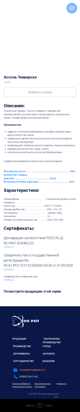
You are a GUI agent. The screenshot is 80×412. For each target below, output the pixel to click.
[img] (25, 321)
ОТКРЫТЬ (9, 247)
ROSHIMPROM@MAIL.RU (32, 370)
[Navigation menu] (71, 8)
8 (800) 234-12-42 (29, 376)
